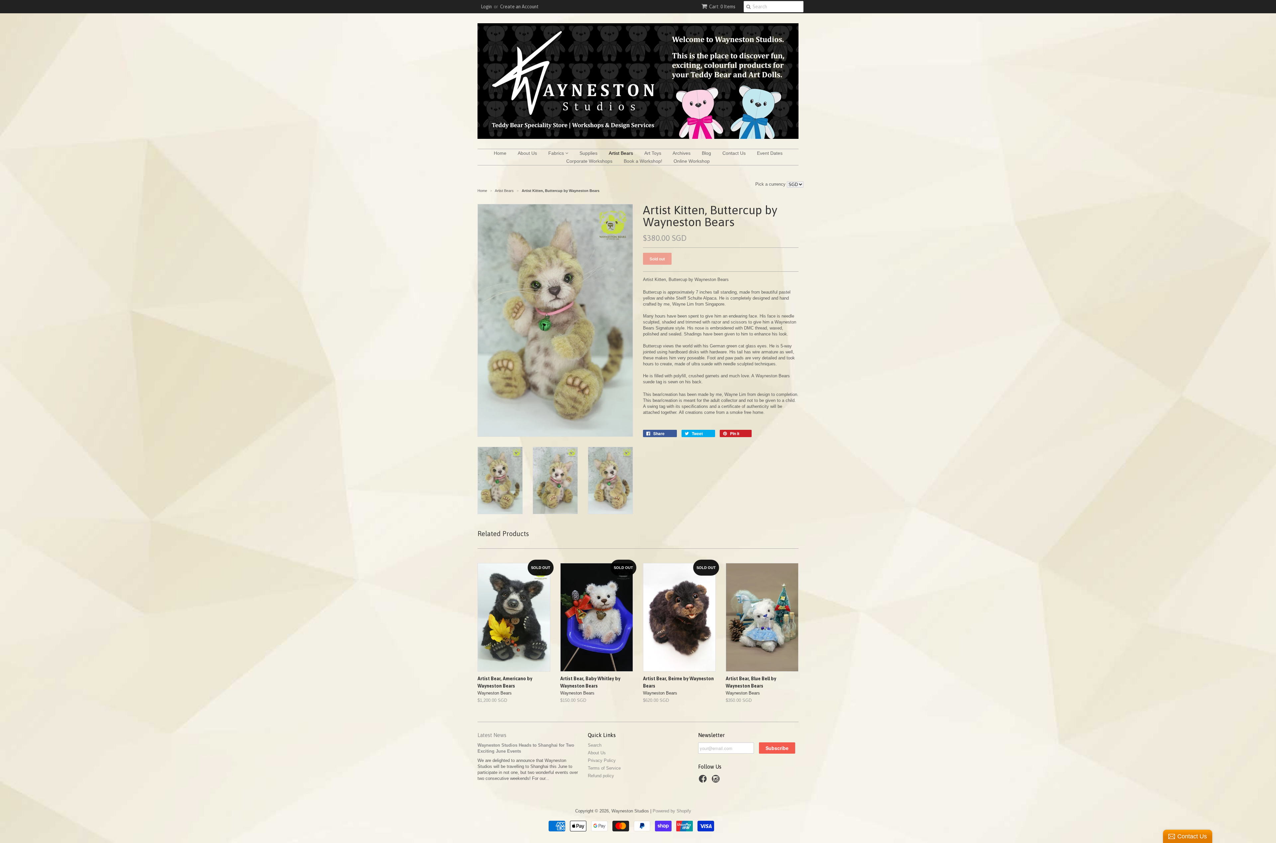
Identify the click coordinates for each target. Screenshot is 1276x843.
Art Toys (652, 153)
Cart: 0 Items (722, 6)
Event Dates (770, 153)
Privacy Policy (602, 760)
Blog (706, 153)
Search (594, 745)
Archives (682, 153)
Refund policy (601, 775)
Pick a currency (771, 184)
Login (486, 6)
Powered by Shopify (672, 810)
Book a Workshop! (643, 161)
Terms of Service (604, 768)
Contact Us (734, 153)
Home (500, 153)
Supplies (588, 153)
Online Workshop (692, 161)
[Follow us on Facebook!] (704, 781)
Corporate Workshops (589, 161)
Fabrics (556, 153)
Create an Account (519, 6)
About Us (527, 153)
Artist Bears (621, 153)
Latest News (492, 735)
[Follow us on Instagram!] (717, 781)
